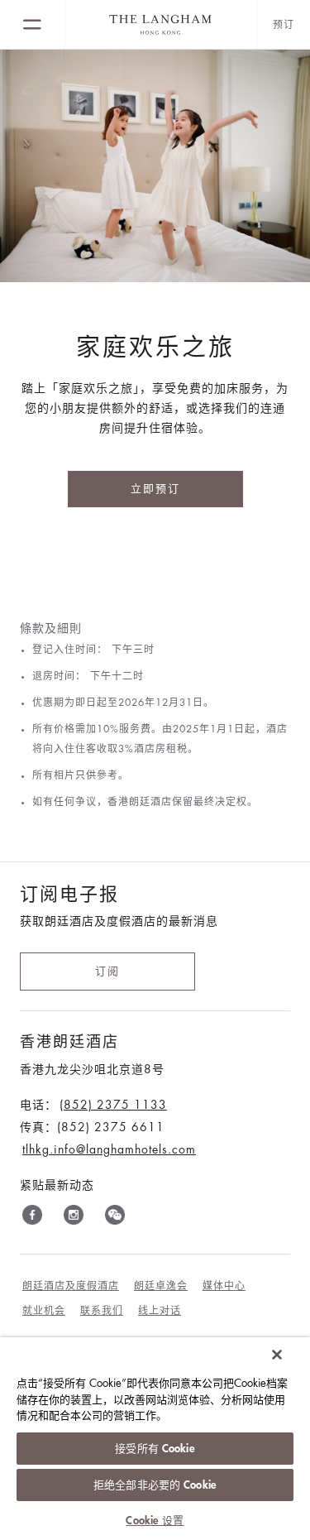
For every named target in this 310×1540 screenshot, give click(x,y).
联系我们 (101, 1311)
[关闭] (277, 1355)
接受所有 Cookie (154, 1448)
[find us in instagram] (73, 1218)
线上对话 (159, 1311)
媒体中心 (224, 1286)
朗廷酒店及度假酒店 (70, 1286)
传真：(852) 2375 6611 (92, 1127)
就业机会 (43, 1311)
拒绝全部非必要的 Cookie (155, 1485)
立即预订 (155, 488)
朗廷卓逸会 (161, 1286)
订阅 (107, 971)
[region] (155, 1438)
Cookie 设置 (155, 1520)
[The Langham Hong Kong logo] (160, 24)
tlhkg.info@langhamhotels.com (109, 1149)
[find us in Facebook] (32, 1218)
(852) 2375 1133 (113, 1105)
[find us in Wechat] (115, 1218)
